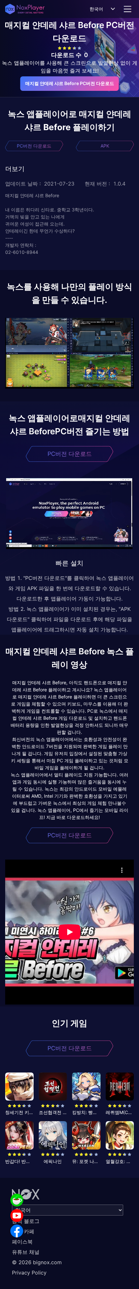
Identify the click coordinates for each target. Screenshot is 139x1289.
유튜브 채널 (25, 1252)
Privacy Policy (29, 1272)
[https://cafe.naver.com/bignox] (16, 1200)
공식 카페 (23, 1231)
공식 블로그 (25, 1221)
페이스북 (22, 1241)
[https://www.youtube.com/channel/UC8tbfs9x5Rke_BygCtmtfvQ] (16, 1215)
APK (105, 146)
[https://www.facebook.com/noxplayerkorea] (16, 1231)
